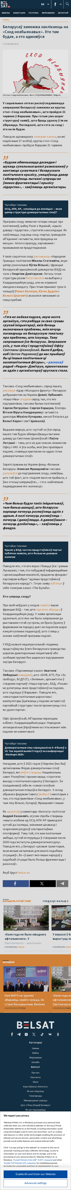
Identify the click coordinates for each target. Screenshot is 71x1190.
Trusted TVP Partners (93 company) (20, 1163)
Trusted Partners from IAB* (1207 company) (33, 1160)
